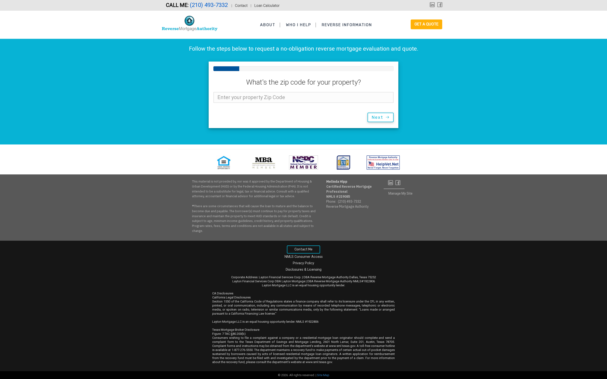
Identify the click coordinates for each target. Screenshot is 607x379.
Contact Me (303, 249)
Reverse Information (347, 25)
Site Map (323, 375)
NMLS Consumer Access (304, 257)
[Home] (189, 23)
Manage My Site (400, 193)
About (267, 25)
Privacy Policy (303, 263)
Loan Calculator (267, 5)
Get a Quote (426, 24)
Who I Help (298, 25)
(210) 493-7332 (209, 5)
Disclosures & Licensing (304, 270)
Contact (241, 5)
